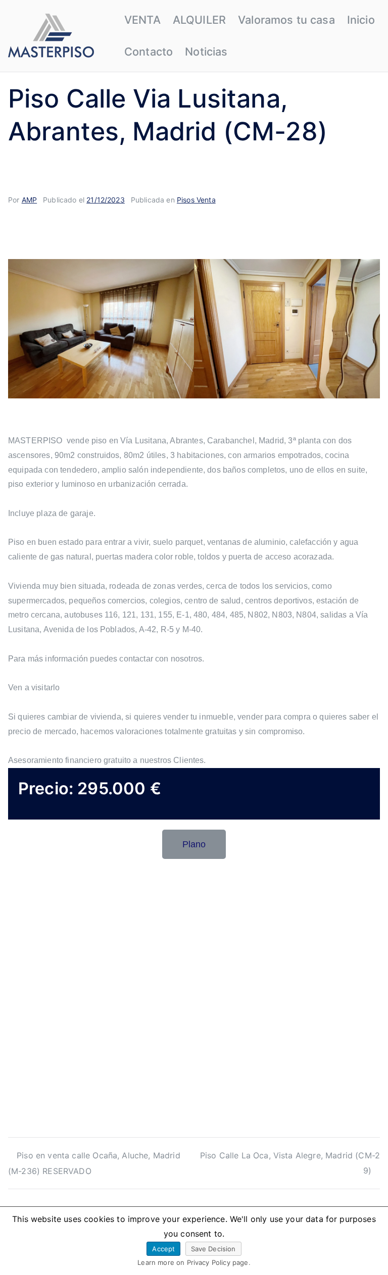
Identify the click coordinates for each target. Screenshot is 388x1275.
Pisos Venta (196, 199)
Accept (163, 1249)
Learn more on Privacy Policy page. (193, 1262)
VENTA (142, 19)
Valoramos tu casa (286, 19)
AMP (29, 199)
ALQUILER (199, 19)
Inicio (361, 19)
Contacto (148, 51)
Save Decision (213, 1249)
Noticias (206, 51)
